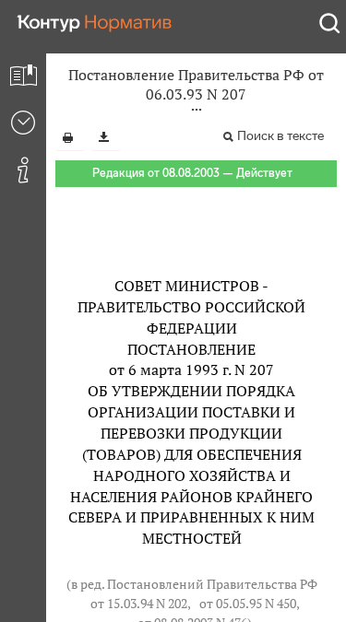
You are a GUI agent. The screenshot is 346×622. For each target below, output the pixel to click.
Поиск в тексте (280, 136)
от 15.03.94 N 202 (138, 603)
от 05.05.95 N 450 (247, 603)
